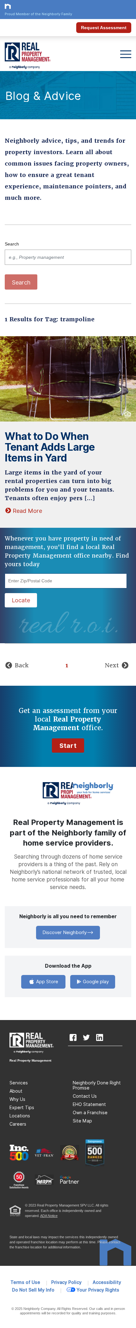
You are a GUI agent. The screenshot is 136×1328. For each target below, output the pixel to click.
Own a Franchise (90, 1112)
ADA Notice (49, 1216)
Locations (19, 1115)
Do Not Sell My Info (33, 1289)
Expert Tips (21, 1107)
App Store (46, 982)
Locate (21, 600)
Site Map (82, 1120)
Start (68, 745)
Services (18, 1082)
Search (12, 243)
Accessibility (107, 1282)
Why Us (17, 1099)
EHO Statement (89, 1104)
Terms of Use (25, 1282)
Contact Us (85, 1096)
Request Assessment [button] (104, 27)
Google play (95, 982)
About (15, 1091)
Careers (17, 1124)
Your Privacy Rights (98, 1289)
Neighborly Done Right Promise (97, 1085)
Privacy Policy (66, 1282)
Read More (27, 511)
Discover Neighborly (64, 932)
